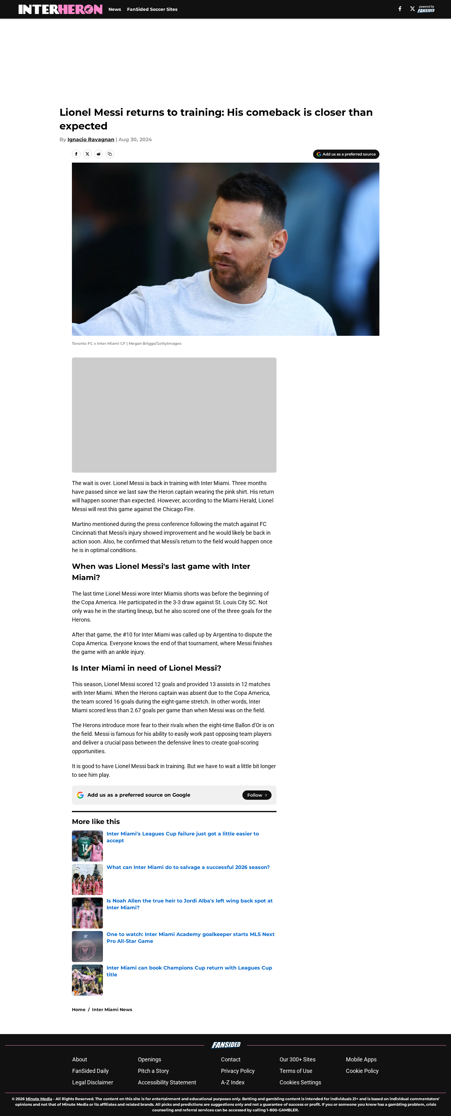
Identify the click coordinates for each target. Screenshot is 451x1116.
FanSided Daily (90, 1071)
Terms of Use (296, 1071)
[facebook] (400, 8)
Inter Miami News (112, 1009)
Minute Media (39, 1098)
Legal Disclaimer (92, 1082)
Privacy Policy (238, 1071)
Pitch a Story (153, 1071)
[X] (412, 8)
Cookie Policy (362, 1071)
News (114, 9)
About (79, 1059)
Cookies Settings (300, 1082)
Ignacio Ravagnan (91, 139)
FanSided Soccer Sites (152, 9)
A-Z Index (233, 1082)
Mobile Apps (361, 1059)
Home (79, 1009)
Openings (149, 1059)
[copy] (109, 154)
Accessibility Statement (167, 1082)
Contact (231, 1059)
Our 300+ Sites (298, 1059)
